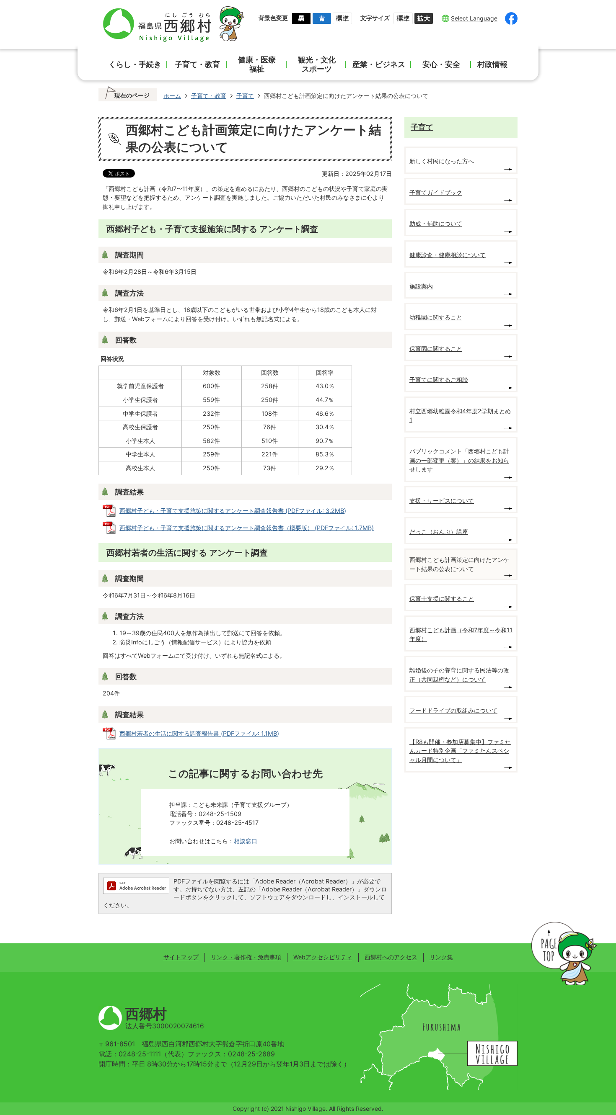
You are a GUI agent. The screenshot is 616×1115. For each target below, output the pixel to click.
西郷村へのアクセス (391, 956)
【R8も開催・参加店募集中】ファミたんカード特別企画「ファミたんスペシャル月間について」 (460, 750)
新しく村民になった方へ (441, 161)
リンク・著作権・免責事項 (246, 956)
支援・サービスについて (441, 500)
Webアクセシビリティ (322, 956)
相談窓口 (245, 841)
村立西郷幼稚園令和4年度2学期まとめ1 (460, 415)
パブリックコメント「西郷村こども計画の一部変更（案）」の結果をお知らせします (459, 460)
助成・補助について (435, 223)
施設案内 (421, 286)
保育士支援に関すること (441, 598)
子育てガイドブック (435, 192)
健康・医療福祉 (257, 64)
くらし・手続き (135, 64)
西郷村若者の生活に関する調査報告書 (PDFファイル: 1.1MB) (199, 733)
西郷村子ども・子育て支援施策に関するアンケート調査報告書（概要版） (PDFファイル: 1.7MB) (246, 527)
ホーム (172, 95)
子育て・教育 (197, 64)
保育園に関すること (435, 348)
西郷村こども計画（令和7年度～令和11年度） (460, 634)
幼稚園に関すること (435, 317)
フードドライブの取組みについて (453, 710)
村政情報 (492, 64)
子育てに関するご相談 (438, 379)
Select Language (474, 18)
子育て (245, 95)
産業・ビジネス (378, 64)
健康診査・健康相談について (447, 254)
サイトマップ (181, 956)
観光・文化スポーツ (317, 64)
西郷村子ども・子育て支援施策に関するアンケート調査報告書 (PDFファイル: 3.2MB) (232, 510)
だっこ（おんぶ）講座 (438, 531)
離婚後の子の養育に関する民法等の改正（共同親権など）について (459, 675)
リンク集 (441, 956)
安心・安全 (441, 64)
